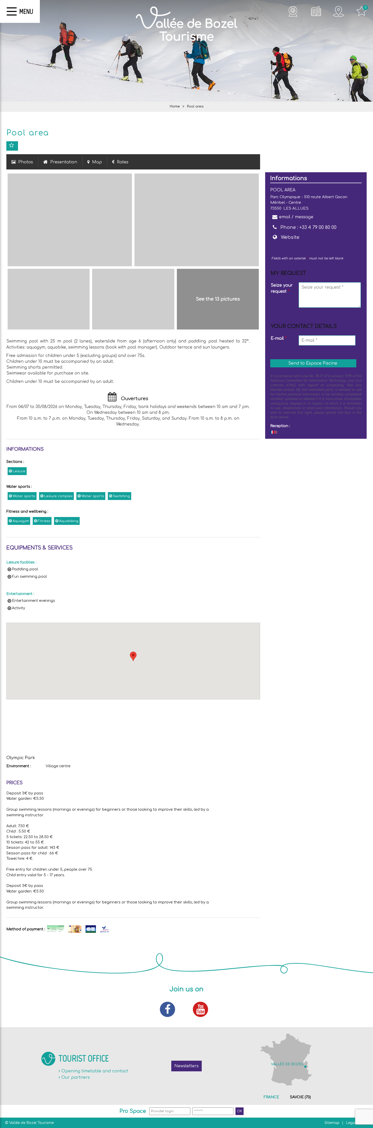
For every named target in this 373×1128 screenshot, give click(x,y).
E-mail (278, 338)
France (271, 1097)
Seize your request (282, 288)
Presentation (63, 162)
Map (97, 162)
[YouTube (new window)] (203, 1009)
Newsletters (186, 1066)
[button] (133, 656)
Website (290, 237)
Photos (25, 162)
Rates (122, 162)
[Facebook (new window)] (170, 1009)
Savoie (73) (300, 1097)
